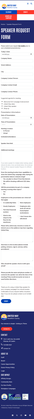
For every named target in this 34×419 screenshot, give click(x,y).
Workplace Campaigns (8, 388)
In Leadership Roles (9, 202)
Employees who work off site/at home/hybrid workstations (25, 209)
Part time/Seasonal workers (9, 211)
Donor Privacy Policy (8, 367)
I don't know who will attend (25, 217)
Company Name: (6, 58)
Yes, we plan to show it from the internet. (16, 179)
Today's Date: (5, 51)
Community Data (6, 381)
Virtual (5, 133)
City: (2, 71)
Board (3, 360)
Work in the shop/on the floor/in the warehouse (7, 218)
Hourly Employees (9, 206)
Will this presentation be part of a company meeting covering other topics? (15, 188)
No (4, 183)
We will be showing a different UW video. (16, 181)
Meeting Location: (7, 128)
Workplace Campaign (8, 17)
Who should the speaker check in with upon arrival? (15, 264)
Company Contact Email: (9, 85)
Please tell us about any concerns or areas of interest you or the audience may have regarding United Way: (17, 227)
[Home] (3, 1)
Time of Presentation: (8, 122)
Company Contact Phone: (9, 91)
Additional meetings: (7, 150)
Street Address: (6, 65)
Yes (4, 191)
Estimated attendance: (8, 136)
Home (3, 24)
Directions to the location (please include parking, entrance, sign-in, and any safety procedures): (14, 246)
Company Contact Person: (9, 78)
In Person (6, 131)
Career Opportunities (8, 364)
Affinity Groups (6, 378)
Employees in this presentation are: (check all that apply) (16, 198)
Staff (2, 357)
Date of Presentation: (8, 115)
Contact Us (6, 348)
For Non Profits (6, 385)
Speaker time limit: (7, 143)
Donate (25, 12)
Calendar (8, 12)
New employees (25, 202)
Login (3, 370)
